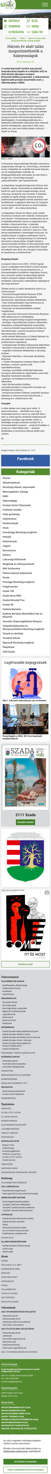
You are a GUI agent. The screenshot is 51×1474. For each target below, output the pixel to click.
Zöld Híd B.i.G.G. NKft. (11, 1265)
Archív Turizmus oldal (12, 1416)
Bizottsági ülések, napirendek (19, 487)
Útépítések (9, 647)
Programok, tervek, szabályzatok (18, 1053)
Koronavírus (9, 550)
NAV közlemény (11, 568)
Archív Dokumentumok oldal (16, 1413)
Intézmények (10, 541)
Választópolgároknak (11, 1319)
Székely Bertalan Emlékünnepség (16, 1246)
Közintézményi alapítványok (14, 1191)
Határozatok (7, 1017)
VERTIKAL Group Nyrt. (11, 1154)
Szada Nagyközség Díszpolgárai (15, 1202)
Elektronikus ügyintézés (13, 1125)
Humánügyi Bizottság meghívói (20, 532)
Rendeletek (7, 991)
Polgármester (10, 586)
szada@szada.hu (14, 1381)
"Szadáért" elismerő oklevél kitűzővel (17, 1210)
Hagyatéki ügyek (9, 1168)
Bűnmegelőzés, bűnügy (15, 491)
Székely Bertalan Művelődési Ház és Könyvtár (23, 615)
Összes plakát (25, 964)
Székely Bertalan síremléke (13, 1222)
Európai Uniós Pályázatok (17, 505)
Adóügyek (6, 1108)
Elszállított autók (11, 1112)
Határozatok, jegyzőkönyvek (14, 1348)
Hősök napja (7, 1249)
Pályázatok (7, 1023)
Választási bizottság (11, 1345)
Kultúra (7, 554)
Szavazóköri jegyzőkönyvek (13, 1339)
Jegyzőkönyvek (8, 1014)
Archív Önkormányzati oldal (16, 1407)
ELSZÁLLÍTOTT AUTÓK (12, 1157)
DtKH (5, 496)
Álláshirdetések (11, 482)
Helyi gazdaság (11, 514)
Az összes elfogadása (25, 1462)
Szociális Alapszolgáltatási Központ (22, 621)
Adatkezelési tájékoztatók (15, 1425)
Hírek (22, 38)
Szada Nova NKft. (12, 595)
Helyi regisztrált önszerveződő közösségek (20, 1194)
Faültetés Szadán (12, 509)
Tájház (5, 1225)
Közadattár (7, 1071)
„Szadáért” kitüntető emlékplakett (16, 1204)
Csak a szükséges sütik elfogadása (25, 1470)
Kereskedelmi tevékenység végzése (18, 1172)
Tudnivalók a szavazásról (13, 1325)
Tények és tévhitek (13, 633)
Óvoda (6, 577)
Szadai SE (8, 604)
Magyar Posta (8, 1145)
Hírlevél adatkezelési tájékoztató (19, 1428)
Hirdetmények (10, 523)
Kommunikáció (8, 1098)
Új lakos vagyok (9, 1117)
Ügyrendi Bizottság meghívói (18, 642)
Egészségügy (10, 500)
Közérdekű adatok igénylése (14, 1064)
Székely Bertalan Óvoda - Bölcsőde (16, 1040)
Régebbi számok (25, 822)
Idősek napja (7, 1252)
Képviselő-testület (9, 1002)
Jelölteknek (7, 1336)
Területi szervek (9, 1133)
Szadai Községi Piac (14, 600)
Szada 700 (8, 591)
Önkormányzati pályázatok (17, 573)
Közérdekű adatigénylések (13, 1067)
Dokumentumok (9, 1020)
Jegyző (6, 545)
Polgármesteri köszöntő (14, 1183)
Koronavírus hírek (10, 1269)
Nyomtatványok (9, 1121)
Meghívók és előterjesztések (18, 564)
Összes (6, 478)
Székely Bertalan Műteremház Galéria (18, 1218)
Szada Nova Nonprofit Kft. (14, 1083)
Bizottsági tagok (9, 1005)
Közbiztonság (8, 1148)
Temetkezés (7, 1164)
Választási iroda (9, 1342)
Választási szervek (10, 1316)
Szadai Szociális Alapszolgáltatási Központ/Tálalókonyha (16, 1044)
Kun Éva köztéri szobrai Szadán (15, 1230)
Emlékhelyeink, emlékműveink (14, 1233)
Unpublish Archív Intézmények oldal (20, 1419)
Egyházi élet (7, 1238)
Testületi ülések (11, 638)
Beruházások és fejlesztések (16, 1075)
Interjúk (7, 536)
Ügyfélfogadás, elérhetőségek (14, 985)
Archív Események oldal (13, 1410)
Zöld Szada (9, 651)
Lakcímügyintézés (10, 1129)
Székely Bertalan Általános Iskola (16, 1034)
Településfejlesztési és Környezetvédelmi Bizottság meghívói (23, 627)
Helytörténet (9, 518)
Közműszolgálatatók (11, 1151)
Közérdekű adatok (10, 1061)
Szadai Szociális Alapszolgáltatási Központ (20, 1031)
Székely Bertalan (12, 609)
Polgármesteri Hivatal (11, 988)
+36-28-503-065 (11, 1378)
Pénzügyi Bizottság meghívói (18, 582)
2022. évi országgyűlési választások (19, 1352)
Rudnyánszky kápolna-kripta (14, 1227)
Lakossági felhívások (14, 559)
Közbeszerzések (9, 1079)
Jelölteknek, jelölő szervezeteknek (16, 1322)
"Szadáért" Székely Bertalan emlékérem (18, 1207)
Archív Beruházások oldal (14, 1422)
